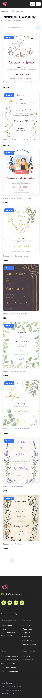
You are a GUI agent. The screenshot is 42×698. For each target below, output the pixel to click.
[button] (25, 560)
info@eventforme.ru (14, 594)
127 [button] (30, 560)
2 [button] (16, 560)
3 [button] (21, 560)
